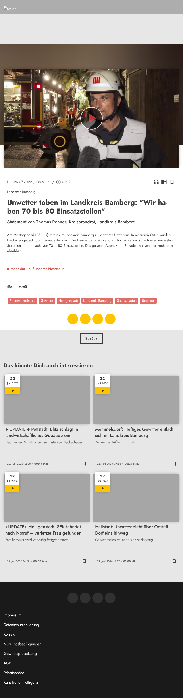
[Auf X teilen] (85, 319)
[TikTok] (110, 598)
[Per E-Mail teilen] (110, 319)
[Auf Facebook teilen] (72, 319)
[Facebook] (72, 598)
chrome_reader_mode (164, 182)
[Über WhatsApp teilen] (97, 319)
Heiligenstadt (68, 300)
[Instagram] (85, 598)
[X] (97, 598)
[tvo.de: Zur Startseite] (10, 13)
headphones (156, 182)
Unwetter (148, 300)
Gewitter (47, 300)
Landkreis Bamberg (97, 300)
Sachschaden (127, 300)
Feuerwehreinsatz (22, 300)
